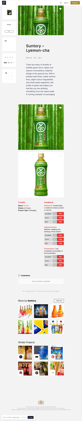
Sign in (66, 3)
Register (75, 3)
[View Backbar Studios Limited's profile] (20, 357)
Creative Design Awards (48, 409)
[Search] (60, 2)
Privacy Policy (22, 408)
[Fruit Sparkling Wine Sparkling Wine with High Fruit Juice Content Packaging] (25, 327)
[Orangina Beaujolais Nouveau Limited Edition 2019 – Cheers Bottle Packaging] (57, 327)
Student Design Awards (63, 409)
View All (59, 301)
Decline (24, 417)
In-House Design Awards (33, 409)
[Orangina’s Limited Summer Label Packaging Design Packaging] (41, 327)
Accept (31, 417)
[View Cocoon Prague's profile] (52, 372)
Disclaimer (61, 408)
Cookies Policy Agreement (34, 408)
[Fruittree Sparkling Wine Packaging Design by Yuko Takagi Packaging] (25, 311)
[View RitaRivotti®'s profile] (36, 357)
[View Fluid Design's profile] (52, 357)
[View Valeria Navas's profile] (20, 372)
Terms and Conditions (50, 408)
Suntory (26, 205)
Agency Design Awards (18, 409)
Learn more (16, 417)
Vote (60, 213)
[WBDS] (6, 73)
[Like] (60, 9)
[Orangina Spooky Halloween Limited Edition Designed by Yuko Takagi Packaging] (41, 311)
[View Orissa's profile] (36, 372)
